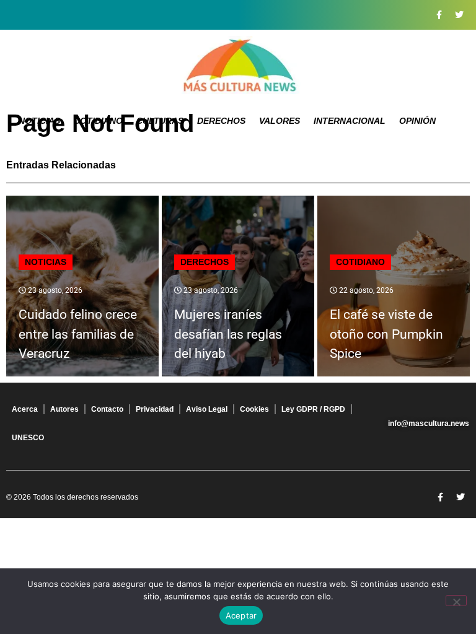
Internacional (350, 121)
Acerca (25, 409)
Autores (64, 409)
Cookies (254, 409)
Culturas (159, 121)
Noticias (39, 121)
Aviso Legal (206, 409)
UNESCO (28, 437)
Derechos (221, 121)
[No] (456, 600)
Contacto (107, 409)
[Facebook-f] (438, 15)
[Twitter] (459, 15)
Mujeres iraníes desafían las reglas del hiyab (228, 334)
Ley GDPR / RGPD (313, 409)
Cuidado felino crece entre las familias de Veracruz (78, 334)
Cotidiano (98, 121)
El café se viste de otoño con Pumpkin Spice (386, 334)
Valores (279, 121)
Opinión (417, 121)
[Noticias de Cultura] (238, 65)
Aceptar (241, 615)
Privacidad (155, 409)
